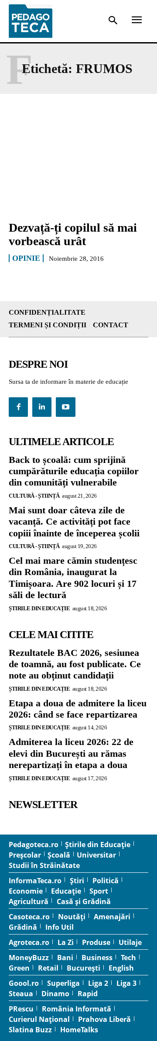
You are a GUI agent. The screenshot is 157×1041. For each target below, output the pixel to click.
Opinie (26, 258)
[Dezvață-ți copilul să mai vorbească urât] (78, 171)
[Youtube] (65, 406)
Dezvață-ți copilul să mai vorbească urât (73, 234)
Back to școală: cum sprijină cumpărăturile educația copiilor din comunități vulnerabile (74, 471)
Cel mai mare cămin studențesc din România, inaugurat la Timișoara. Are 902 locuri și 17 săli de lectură (73, 577)
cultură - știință (34, 495)
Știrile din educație (39, 608)
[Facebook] (18, 406)
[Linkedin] (41, 406)
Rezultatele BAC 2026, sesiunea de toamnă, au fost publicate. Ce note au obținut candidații (75, 664)
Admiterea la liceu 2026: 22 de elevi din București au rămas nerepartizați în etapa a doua (71, 753)
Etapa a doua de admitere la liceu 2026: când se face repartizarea (78, 709)
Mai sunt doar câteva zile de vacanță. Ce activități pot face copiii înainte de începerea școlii (74, 522)
